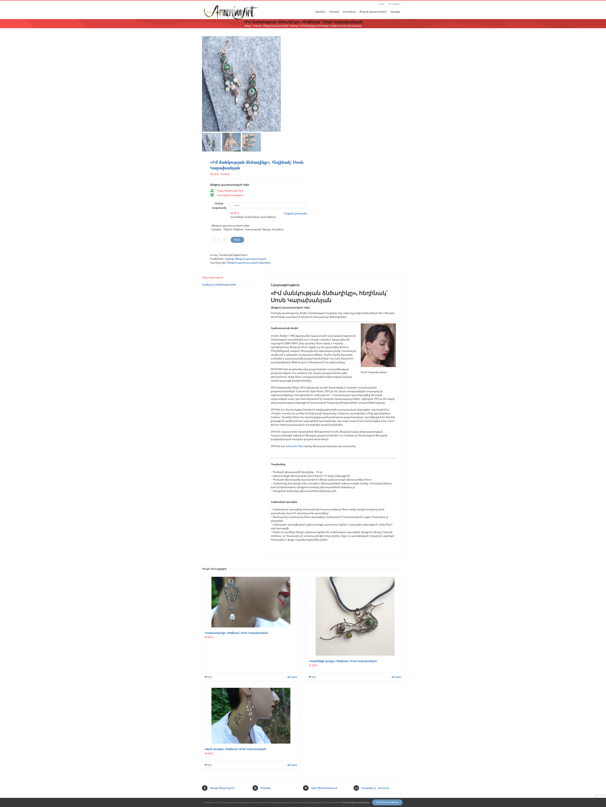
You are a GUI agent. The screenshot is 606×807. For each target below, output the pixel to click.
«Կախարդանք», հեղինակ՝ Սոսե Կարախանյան (236, 632)
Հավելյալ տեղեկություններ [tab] (219, 284)
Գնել (237, 240)
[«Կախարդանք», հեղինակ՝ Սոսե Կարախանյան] (251, 602)
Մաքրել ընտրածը (295, 213)
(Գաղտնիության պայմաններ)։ (356, 802)
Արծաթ (229, 258)
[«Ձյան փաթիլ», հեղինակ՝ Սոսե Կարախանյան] (251, 716)
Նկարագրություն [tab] (212, 277)
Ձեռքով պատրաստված (250, 258)
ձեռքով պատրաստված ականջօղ (249, 262)
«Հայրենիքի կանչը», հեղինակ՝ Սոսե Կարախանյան (343, 661)
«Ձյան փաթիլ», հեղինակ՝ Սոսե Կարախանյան (235, 749)
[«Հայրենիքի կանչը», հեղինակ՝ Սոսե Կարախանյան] (355, 616)
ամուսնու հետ (294, 446)
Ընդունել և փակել (387, 802)
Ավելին (293, 676)
